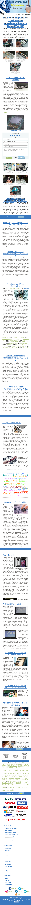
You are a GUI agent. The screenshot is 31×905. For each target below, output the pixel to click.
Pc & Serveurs (8, 830)
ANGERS (27, 773)
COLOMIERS (25, 779)
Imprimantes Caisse (10, 832)
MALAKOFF (4, 773)
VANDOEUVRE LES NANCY (9, 784)
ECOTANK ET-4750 (13, 343)
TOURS (26, 778)
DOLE (10, 789)
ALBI (22, 778)
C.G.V (6, 870)
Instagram (11, 891)
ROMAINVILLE (25, 787)
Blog (28, 891)
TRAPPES (9, 769)
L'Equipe (7, 850)
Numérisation (8, 884)
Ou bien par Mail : (16, 137)
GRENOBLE (10, 786)
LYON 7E (19, 784)
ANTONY (26, 786)
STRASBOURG (13, 765)
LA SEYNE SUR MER (23, 772)
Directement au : (15, 133)
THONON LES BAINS (19, 770)
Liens (6, 878)
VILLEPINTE (17, 787)
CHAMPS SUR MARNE (23, 765)
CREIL (8, 764)
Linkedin (20, 891)
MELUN (26, 776)
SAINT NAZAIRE (6, 765)
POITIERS (18, 782)
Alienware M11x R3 (24, 343)
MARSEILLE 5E (24, 764)
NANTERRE (16, 789)
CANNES (4, 770)
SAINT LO (9, 781)
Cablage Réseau (9, 839)
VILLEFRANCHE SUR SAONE (9, 776)
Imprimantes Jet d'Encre (11, 834)
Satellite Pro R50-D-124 (19, 337)
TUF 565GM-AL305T (13, 340)
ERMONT (15, 769)
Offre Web (7, 880)
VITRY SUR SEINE (15, 764)
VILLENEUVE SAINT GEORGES (12, 775)
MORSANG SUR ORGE (14, 778)
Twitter (23, 888)
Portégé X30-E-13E (14, 341)
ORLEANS (11, 779)
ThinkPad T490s (9, 349)
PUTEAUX (10, 770)
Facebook (14, 888)
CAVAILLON (5, 778)
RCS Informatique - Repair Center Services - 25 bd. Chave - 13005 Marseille (16, 899)
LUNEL (25, 782)
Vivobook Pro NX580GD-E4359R (18, 346)
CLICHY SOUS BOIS (18, 781)
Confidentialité (4, 899)
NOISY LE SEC (17, 767)
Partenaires (8, 882)
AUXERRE (25, 775)
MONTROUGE (10, 787)
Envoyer (9, 157)
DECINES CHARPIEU (7, 782)
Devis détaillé (21, 157)
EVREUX (4, 764)
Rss (19, 894)
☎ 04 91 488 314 (15, 135)
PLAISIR (4, 781)
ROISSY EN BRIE (10, 790)
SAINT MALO (5, 789)
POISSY (21, 789)
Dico (6, 868)
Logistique (8, 864)
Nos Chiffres (8, 866)
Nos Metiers (8, 848)
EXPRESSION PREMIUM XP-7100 (9, 347)
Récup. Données (9, 841)
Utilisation (27, 899)
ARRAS (22, 762)
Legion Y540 (25, 347)
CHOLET (15, 772)
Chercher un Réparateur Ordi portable (15, 111)
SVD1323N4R (5, 337)
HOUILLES (17, 779)
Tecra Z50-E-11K (19, 344)
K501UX (17, 338)
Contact (19, 749)
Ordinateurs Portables (11, 828)
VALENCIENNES (18, 786)
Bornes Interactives (10, 836)
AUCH (20, 776)
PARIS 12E (4, 779)
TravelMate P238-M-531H (21, 349)
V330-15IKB (9, 344)
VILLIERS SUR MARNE (13, 773)
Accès (21, 217)
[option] (6, 756)
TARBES (4, 787)
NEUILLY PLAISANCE (8, 767)
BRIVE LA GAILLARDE (23, 769)
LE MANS (22, 773)
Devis (6, 854)
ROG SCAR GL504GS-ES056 (13, 288)
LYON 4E (26, 781)
